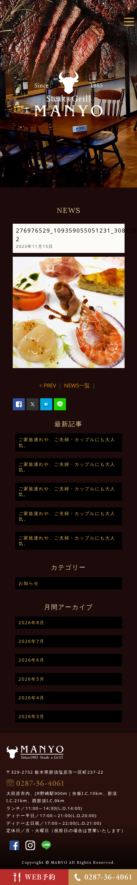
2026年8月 (31, 622)
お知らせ (28, 583)
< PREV (47, 385)
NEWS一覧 (77, 385)
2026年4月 (31, 698)
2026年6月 (31, 660)
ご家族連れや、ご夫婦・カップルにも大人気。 (66, 442)
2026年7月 (31, 641)
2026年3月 (31, 716)
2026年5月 (31, 679)
